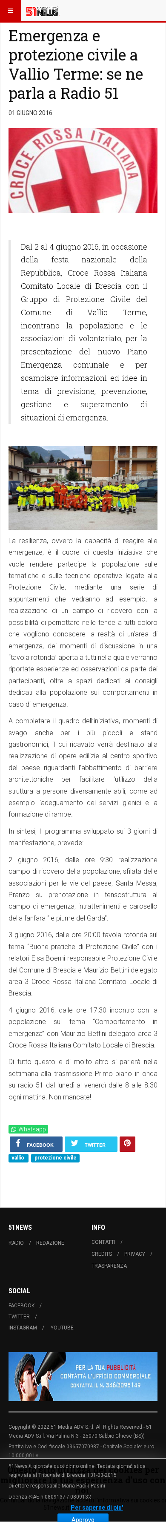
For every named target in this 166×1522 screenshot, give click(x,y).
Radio (16, 1243)
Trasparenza (109, 1266)
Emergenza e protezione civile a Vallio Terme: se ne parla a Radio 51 (76, 64)
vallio (18, 1158)
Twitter (19, 1317)
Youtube (62, 1328)
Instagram (23, 1328)
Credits (102, 1254)
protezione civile (55, 1158)
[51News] (43, 10)
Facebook (21, 1306)
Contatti (103, 1242)
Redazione (50, 1243)
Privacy (134, 1254)
